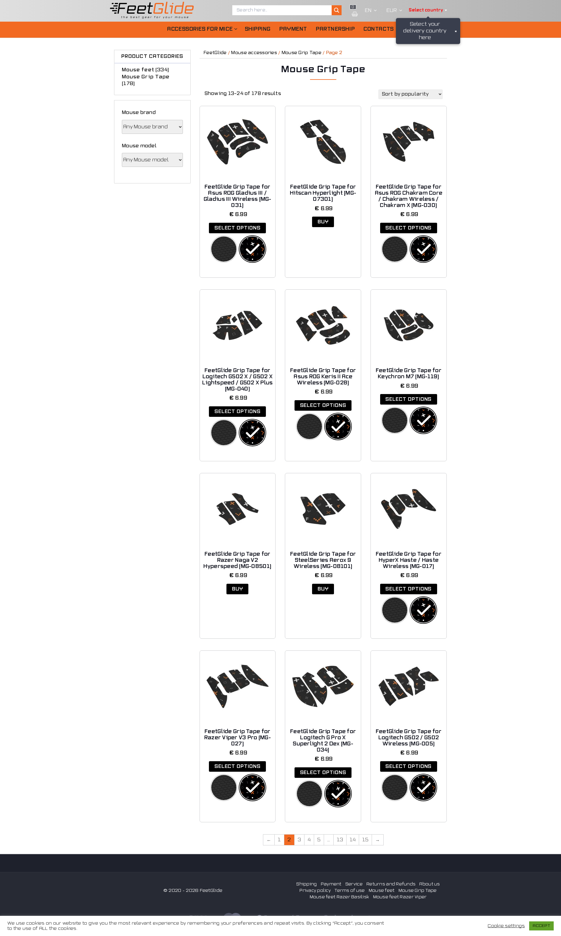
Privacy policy (315, 891)
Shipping (258, 29)
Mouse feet (138, 70)
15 (365, 839)
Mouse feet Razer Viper (400, 897)
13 (340, 839)
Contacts (378, 29)
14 (353, 839)
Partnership (335, 29)
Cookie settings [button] (506, 926)
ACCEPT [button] (541, 926)
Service (354, 884)
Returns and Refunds (390, 884)
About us (429, 884)
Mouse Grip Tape (145, 77)
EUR (391, 10)
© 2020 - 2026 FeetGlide (192, 890)
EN (368, 10)
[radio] (224, 249)
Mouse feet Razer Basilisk (339, 897)
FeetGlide (215, 53)
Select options (237, 228)
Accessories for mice (200, 29)
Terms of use (350, 891)
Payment (293, 29)
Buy (323, 222)
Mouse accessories (254, 53)
